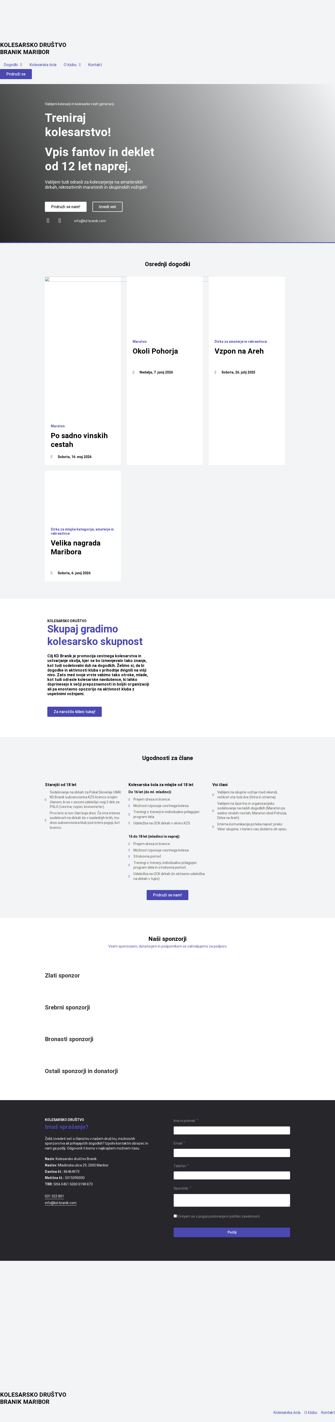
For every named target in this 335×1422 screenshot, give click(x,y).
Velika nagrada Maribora (76, 547)
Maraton (58, 426)
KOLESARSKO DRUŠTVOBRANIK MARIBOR (33, 49)
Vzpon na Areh (239, 351)
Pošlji (232, 1232)
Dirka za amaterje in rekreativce (241, 342)
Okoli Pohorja (155, 351)
